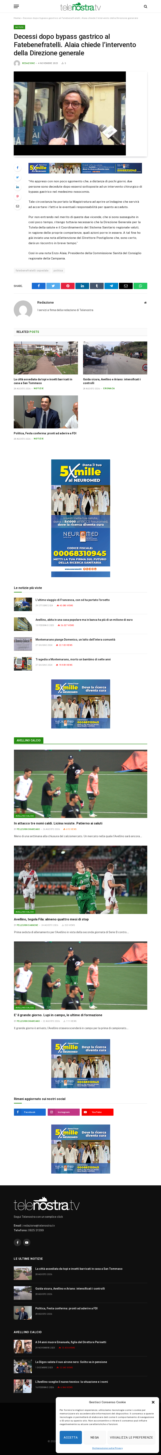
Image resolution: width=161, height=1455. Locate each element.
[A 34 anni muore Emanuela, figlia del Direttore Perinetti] (23, 1346)
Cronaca (109, 388)
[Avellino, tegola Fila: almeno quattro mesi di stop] (80, 880)
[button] (153, 1402)
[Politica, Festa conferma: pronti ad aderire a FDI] (46, 411)
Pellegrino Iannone (27, 925)
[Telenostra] (80, 6)
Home (17, 18)
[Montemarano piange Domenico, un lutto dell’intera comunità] (23, 644)
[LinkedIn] (17, 187)
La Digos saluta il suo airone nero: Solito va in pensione (71, 1362)
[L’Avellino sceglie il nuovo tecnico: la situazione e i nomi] (23, 1386)
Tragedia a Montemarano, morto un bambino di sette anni (73, 659)
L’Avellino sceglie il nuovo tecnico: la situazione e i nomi (71, 1381)
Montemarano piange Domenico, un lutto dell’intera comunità (75, 639)
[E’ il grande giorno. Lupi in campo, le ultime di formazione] (80, 975)
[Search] (145, 6)
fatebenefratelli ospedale (32, 270)
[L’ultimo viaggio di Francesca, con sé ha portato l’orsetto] (23, 604)
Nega (95, 1437)
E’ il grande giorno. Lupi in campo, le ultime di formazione (58, 1015)
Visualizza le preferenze (131, 1437)
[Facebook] (17, 167)
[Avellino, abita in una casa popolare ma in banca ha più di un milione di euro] (23, 624)
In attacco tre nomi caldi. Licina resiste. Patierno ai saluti (58, 823)
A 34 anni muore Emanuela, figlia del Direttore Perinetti (70, 1342)
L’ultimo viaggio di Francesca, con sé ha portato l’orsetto (73, 600)
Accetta (71, 1437)
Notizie (19, 27)
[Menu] (16, 6)
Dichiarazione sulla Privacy (107, 1448)
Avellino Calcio (29, 740)
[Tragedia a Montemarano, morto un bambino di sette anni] (23, 664)
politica (58, 270)
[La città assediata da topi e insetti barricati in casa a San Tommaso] (46, 357)
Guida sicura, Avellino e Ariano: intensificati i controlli (112, 381)
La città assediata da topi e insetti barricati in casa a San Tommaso (43, 381)
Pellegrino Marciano (28, 829)
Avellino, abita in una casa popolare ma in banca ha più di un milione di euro (84, 619)
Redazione (28, 63)
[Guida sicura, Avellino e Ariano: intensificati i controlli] (115, 357)
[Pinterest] (17, 196)
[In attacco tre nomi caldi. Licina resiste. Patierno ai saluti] (80, 784)
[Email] (17, 206)
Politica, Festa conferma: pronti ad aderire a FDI (45, 433)
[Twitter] (17, 177)
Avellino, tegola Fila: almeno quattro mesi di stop (51, 919)
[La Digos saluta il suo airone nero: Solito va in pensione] (23, 1366)
